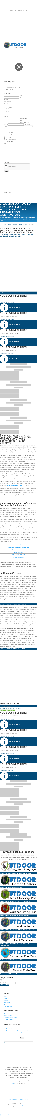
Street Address (24, 118)
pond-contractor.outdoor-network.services (16, 1029)
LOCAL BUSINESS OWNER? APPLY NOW (12, 649)
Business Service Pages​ (10, 1017)
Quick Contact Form (5, 1115)
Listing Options (8, 1015)
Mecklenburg (17, 708)
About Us (6, 998)
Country (6, 129)
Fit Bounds (5, 293)
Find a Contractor (12, 224)
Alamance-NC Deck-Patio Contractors (13, 974)
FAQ (5, 1004)
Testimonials (7, 1002)
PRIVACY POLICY (23, 1099)
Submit (6, 171)
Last (21, 97)
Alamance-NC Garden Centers (11, 887)
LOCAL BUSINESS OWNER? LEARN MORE (13, 604)
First (21, 95)
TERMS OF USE (13, 1099)
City (21, 120)
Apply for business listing (7, 710)
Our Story (6, 1000)
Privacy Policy (23, 1081)
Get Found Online (11, 135)
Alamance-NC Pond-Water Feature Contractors (17, 929)
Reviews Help (9, 141)
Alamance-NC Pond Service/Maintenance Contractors (14, 945)
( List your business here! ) (7, 302)
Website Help (9, 133)
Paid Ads (8, 137)
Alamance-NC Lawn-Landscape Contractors (16, 901)
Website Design (8, 1020)
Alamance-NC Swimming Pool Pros (12, 960)
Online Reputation (11, 139)
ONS (23, 1106)
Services (6, 1013)
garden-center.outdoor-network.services (15, 1033)
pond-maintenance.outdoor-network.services (17, 1031)
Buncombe (9, 708)
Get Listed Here (10, 307)
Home (4, 224)
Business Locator (8, 1006)
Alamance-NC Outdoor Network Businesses (15, 873)
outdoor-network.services (11, 1027)
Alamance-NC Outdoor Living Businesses (14, 915)
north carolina (23, 224)
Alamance (3, 708)
